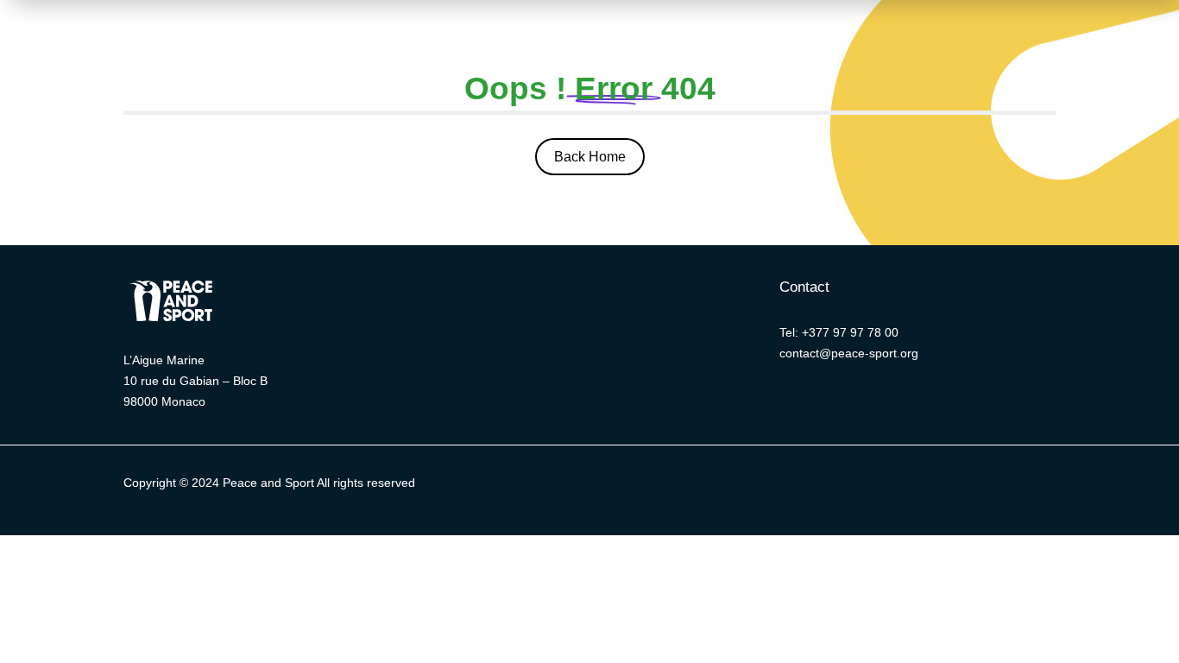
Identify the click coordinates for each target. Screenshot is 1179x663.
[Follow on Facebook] (784, 487)
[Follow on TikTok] (922, 487)
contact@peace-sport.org (848, 353)
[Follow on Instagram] (853, 487)
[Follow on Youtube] (887, 487)
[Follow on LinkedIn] (818, 487)
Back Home (590, 156)
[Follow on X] (749, 487)
